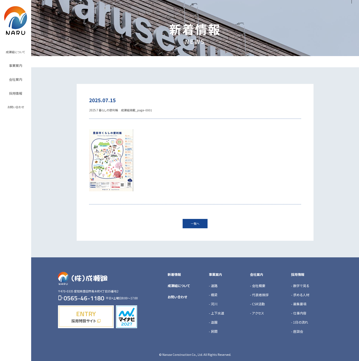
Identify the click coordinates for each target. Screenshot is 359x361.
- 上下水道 (216, 313)
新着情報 (174, 274)
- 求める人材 (300, 294)
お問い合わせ (177, 296)
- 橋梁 (213, 294)
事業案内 (215, 274)
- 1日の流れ (299, 322)
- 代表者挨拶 (259, 294)
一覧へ (195, 223)
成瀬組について (179, 285)
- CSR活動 (257, 303)
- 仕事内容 (298, 313)
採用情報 (297, 274)
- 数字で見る (300, 285)
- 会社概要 (257, 285)
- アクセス (257, 313)
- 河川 (213, 303)
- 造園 (213, 322)
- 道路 (213, 285)
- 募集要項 (298, 303)
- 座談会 (297, 331)
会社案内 (256, 274)
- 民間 (213, 331)
